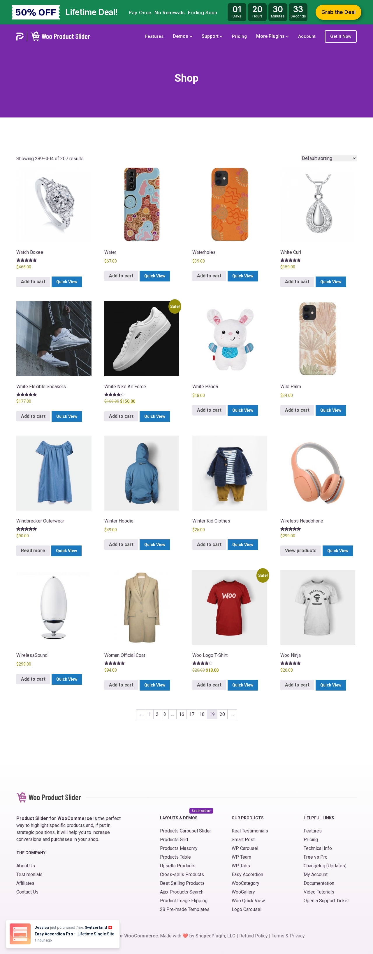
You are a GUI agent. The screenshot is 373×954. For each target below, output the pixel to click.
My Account (316, 874)
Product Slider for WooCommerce (121, 936)
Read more (33, 550)
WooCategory (245, 883)
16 (181, 714)
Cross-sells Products (182, 874)
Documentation (319, 883)
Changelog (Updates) (325, 866)
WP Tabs (241, 866)
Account (307, 36)
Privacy (297, 936)
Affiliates (25, 883)
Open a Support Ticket (326, 900)
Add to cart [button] (33, 281)
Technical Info (318, 848)
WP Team (241, 857)
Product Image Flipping (183, 900)
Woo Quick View (248, 900)
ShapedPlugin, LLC (215, 936)
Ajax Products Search (181, 892)
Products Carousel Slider (185, 831)
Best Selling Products (182, 883)
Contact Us (27, 892)
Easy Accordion (247, 874)
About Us (25, 866)
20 (222, 714)
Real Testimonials (250, 831)
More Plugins (271, 36)
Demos (181, 36)
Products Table (175, 857)
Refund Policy (253, 936)
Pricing (239, 36)
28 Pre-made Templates (185, 909)
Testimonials (29, 874)
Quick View (66, 281)
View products (300, 550)
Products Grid (174, 839)
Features (154, 36)
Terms (278, 936)
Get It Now (340, 36)
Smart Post (243, 839)
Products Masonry (179, 848)
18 (202, 714)
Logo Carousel (246, 909)
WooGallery (243, 892)
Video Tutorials (319, 892)
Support (211, 36)
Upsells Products (178, 866)
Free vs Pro (316, 857)
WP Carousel (245, 848)
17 (191, 714)
